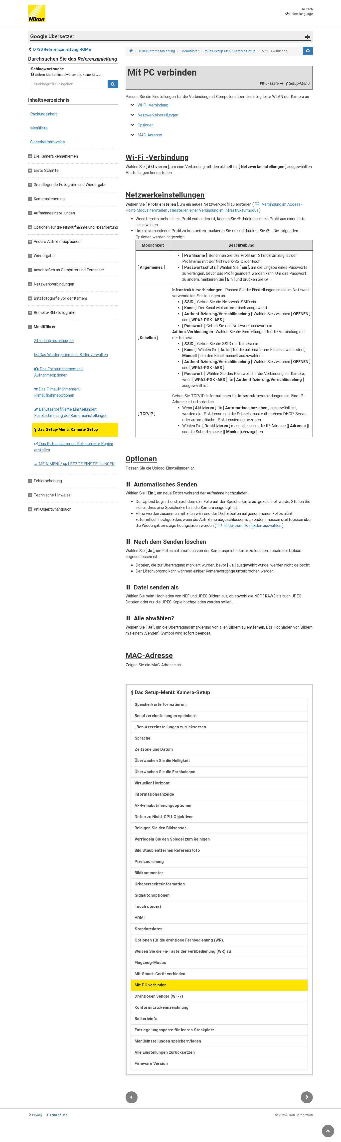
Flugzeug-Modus (150, 962)
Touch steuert (148, 906)
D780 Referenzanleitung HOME (62, 49)
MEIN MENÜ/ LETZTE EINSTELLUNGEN (74, 464)
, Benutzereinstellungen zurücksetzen (170, 727)
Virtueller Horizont (152, 783)
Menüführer (190, 51)
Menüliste (39, 128)
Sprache (142, 738)
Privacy (37, 1115)
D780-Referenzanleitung (157, 51)
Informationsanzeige (154, 794)
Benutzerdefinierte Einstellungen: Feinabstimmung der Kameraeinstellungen (70, 412)
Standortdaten (149, 929)
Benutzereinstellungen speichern (165, 715)
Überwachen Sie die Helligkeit (162, 760)
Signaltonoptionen (152, 895)
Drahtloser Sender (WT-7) (159, 996)
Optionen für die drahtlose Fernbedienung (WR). (179, 940)
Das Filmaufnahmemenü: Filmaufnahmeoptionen (57, 392)
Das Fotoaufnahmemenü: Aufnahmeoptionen (58, 372)
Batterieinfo (146, 1018)
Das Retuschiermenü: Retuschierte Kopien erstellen (73, 446)
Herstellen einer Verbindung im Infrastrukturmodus (214, 210)
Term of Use (58, 1115)
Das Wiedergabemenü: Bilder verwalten (71, 354)
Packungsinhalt (43, 114)
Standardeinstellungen (54, 340)
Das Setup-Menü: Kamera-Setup (66, 429)
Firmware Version (151, 1063)
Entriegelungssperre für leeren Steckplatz (174, 1030)
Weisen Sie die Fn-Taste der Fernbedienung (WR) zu (183, 951)
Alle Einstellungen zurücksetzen (165, 1052)
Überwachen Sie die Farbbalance (165, 771)
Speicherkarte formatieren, (160, 704)
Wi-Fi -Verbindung (153, 105)
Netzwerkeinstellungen (158, 115)
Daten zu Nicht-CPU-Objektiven (164, 816)
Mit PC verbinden (151, 985)
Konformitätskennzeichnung (161, 1007)
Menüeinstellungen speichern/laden (168, 1041)
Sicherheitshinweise (47, 142)
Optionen (146, 125)
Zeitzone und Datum (154, 749)
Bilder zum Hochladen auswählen (252, 525)
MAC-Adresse (150, 135)
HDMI (140, 917)
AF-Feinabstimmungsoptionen (163, 805)
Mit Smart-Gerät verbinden (160, 973)
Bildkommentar (149, 872)
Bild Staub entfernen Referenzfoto (167, 850)
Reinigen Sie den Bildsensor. (161, 828)
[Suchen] (113, 84)
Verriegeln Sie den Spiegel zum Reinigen (172, 839)
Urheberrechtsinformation (160, 884)
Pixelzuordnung (149, 861)
